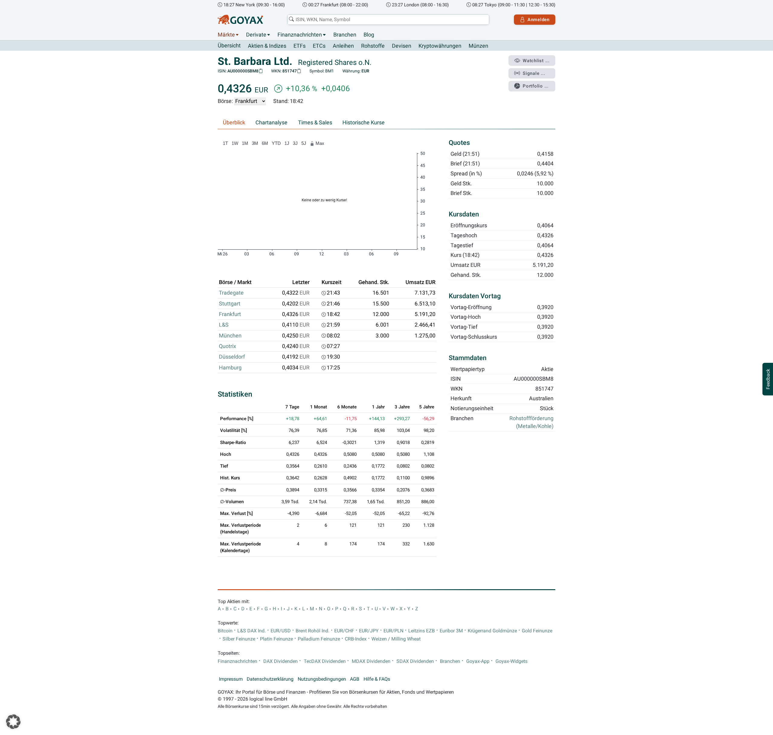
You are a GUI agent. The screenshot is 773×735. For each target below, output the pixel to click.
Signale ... (534, 73)
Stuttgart (229, 304)
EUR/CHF (344, 631)
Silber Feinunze (239, 639)
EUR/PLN (393, 631)
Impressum (231, 679)
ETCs (319, 46)
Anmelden (539, 19)
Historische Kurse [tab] (363, 123)
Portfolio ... (536, 86)
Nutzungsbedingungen (322, 679)
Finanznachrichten (299, 35)
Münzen (478, 46)
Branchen (344, 35)
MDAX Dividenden (371, 661)
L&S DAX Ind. (251, 631)
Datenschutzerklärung (270, 679)
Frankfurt (230, 314)
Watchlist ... (536, 60)
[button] (13, 721)
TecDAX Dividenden (325, 661)
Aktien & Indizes (267, 46)
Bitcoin (225, 631)
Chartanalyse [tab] (271, 123)
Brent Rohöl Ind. (312, 631)
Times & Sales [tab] (315, 123)
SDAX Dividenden (415, 661)
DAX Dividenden (280, 661)
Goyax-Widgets (512, 661)
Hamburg (230, 368)
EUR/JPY (369, 631)
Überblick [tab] (234, 123)
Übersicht (229, 46)
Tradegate (231, 293)
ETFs (299, 46)
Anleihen (343, 46)
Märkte (226, 35)
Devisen (401, 46)
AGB (354, 679)
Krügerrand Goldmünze (492, 631)
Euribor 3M (451, 631)
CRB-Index (356, 639)
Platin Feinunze (276, 639)
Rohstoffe (373, 46)
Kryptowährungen (440, 46)
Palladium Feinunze (319, 639)
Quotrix (227, 346)
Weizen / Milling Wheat (396, 639)
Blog (369, 35)
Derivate (256, 35)
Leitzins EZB (421, 631)
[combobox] (388, 19)
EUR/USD (281, 631)
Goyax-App (477, 661)
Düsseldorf (232, 357)
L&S (224, 325)
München (230, 336)
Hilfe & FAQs (377, 679)
